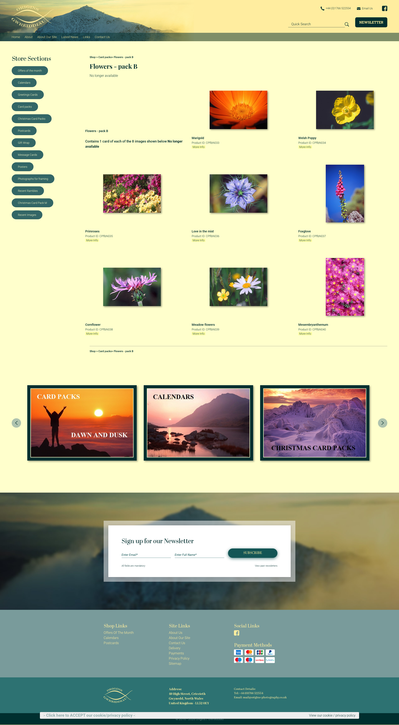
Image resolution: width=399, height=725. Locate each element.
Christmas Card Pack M (32, 202)
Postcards (24, 130)
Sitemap (175, 664)
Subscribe (252, 553)
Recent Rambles (28, 190)
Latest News (69, 37)
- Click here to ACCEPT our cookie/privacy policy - (89, 715)
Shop (93, 57)
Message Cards (27, 154)
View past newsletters (266, 565)
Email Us (367, 8)
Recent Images (27, 214)
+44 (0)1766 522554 (338, 8)
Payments (176, 653)
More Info (198, 147)
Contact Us (102, 37)
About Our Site (47, 37)
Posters (22, 166)
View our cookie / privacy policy (332, 715)
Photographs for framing (33, 178)
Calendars (24, 82)
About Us (175, 633)
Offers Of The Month (119, 633)
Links (86, 37)
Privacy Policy (179, 658)
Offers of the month (30, 70)
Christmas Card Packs (31, 118)
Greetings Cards (28, 94)
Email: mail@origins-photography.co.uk (260, 697)
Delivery (174, 648)
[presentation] (16, 423)
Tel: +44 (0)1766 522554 (248, 693)
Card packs (25, 106)
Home (16, 37)
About (29, 37)
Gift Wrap (23, 142)
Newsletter (371, 22)
